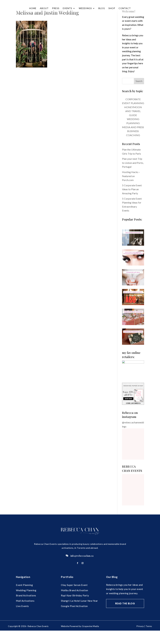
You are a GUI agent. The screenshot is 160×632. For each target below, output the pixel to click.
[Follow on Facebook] (77, 563)
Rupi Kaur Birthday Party (75, 595)
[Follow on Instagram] (82, 563)
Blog (101, 8)
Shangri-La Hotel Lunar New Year (79, 600)
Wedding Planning (26, 590)
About (44, 8)
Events (67, 8)
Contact (125, 8)
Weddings (85, 8)
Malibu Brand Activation (74, 590)
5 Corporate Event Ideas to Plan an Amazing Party (132, 189)
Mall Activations (25, 600)
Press (55, 8)
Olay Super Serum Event (74, 585)
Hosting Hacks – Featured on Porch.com (131, 176)
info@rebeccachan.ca (81, 555)
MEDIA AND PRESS (133, 127)
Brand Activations (26, 595)
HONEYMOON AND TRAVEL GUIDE (133, 111)
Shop (111, 8)
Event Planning (24, 585)
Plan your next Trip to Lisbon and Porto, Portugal (133, 162)
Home (32, 8)
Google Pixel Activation (74, 606)
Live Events (22, 606)
